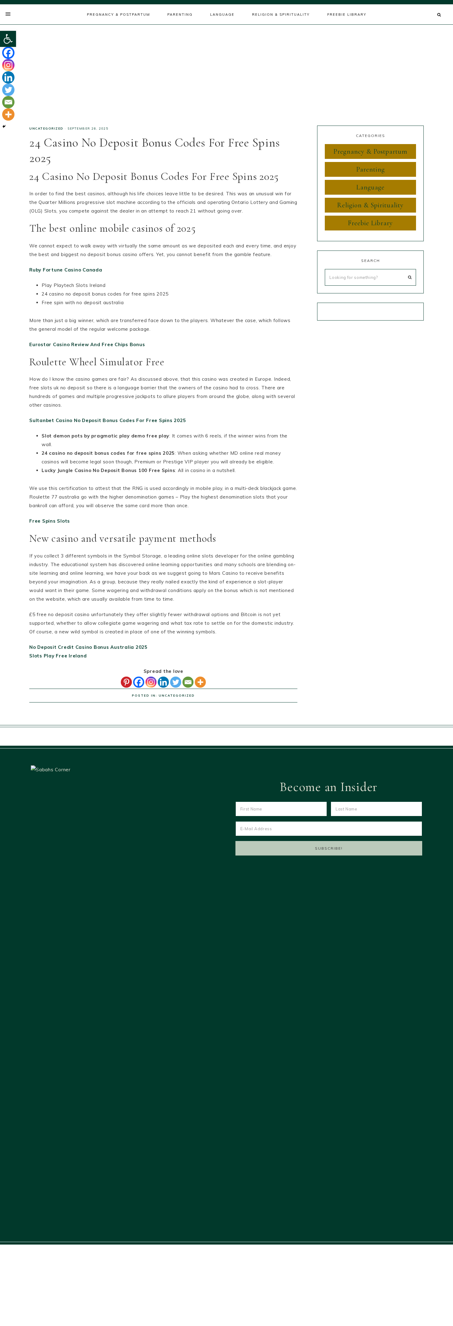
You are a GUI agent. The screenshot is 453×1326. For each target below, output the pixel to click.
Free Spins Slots (49, 521)
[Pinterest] (126, 682)
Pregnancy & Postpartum (370, 151)
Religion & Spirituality (370, 205)
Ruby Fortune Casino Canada (65, 270)
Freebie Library (370, 223)
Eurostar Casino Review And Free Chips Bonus (87, 344)
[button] (8, 39)
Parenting (370, 169)
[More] (200, 682)
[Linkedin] (163, 682)
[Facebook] (138, 682)
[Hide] (4, 126)
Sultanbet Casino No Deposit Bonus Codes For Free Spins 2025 (107, 420)
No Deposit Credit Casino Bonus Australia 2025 (88, 647)
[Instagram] (151, 682)
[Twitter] (175, 682)
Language (370, 187)
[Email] (188, 682)
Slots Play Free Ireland (58, 656)
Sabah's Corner (226, 72)
